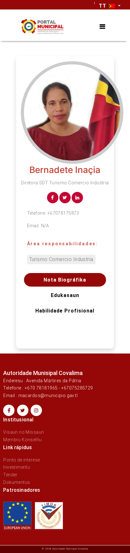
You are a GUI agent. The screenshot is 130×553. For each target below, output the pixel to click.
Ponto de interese (21, 459)
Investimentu (16, 467)
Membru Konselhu (22, 439)
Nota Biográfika (65, 280)
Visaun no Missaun (23, 432)
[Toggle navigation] (102, 26)
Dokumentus (16, 482)
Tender (10, 474)
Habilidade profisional (64, 311)
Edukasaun (65, 295)
